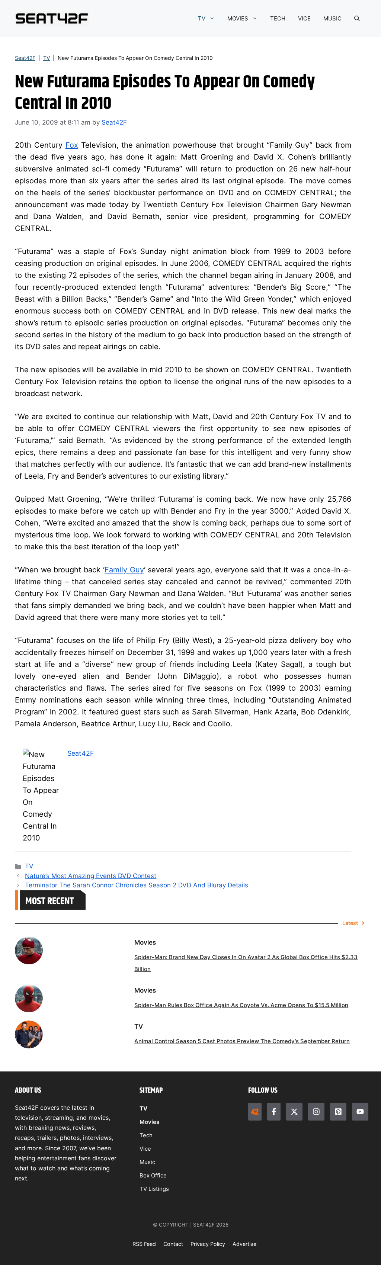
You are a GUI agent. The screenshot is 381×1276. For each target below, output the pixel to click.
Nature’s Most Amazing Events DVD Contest (90, 876)
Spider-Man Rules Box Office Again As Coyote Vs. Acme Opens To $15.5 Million (241, 1005)
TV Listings (154, 1188)
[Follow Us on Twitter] (294, 1112)
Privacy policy (207, 1244)
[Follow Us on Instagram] (316, 1112)
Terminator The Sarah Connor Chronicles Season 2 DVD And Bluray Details (136, 885)
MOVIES (237, 18)
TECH (277, 18)
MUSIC (332, 18)
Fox (71, 145)
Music (147, 1162)
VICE (304, 18)
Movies (149, 1121)
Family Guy (124, 569)
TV (201, 18)
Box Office (153, 1175)
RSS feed (144, 1244)
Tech (146, 1135)
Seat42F (25, 58)
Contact (173, 1244)
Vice (145, 1148)
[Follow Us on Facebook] (274, 1112)
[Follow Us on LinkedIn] (338, 1112)
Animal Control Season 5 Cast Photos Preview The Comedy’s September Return (242, 1041)
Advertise (244, 1244)
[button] (357, 18)
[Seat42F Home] (255, 1112)
